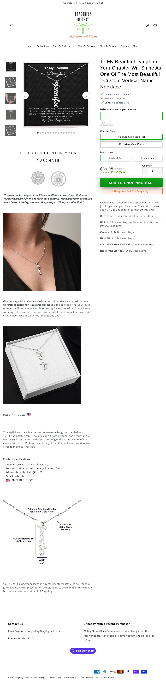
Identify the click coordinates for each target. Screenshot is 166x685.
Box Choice (106, 152)
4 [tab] (45, 133)
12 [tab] (66, 133)
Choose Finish (108, 131)
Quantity (147, 165)
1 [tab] (37, 133)
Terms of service (86, 677)
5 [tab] (48, 133)
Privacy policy (70, 677)
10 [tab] (61, 133)
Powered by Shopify (38, 677)
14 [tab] (71, 133)
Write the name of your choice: (118, 109)
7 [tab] (53, 133)
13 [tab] (69, 133)
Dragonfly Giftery (22, 677)
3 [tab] (43, 133)
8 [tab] (56, 133)
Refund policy (55, 677)
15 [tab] (74, 133)
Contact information (105, 677)
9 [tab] (58, 133)
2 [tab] (40, 133)
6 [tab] (50, 133)
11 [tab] (63, 133)
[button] (11, 25)
